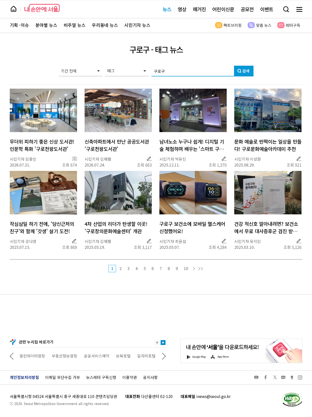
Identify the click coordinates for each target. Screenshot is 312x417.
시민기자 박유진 (172, 159)
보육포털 (123, 356)
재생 (163, 342)
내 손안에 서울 (42, 8)
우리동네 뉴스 (105, 25)
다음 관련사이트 (164, 355)
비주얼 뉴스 (75, 25)
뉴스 (167, 9)
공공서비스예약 (96, 356)
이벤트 (266, 9)
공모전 (247, 9)
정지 (157, 342)
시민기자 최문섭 (172, 241)
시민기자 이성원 (247, 159)
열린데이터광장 (32, 356)
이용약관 (129, 377)
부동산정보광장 (64, 356)
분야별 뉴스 (46, 25)
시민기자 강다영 (23, 241)
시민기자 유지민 (247, 241)
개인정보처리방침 (24, 377)
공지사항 (150, 377)
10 (186, 268)
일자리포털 (146, 356)
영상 (182, 9)
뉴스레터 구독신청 (101, 377)
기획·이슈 (19, 25)
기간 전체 (69, 71)
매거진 (199, 9)
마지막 (200, 268)
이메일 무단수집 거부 (62, 377)
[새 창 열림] (291, 393)
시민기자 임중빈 (23, 159)
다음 (194, 268)
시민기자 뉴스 (137, 25)
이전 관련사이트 (12, 355)
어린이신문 (223, 9)
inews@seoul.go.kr (213, 396)
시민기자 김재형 (98, 159)
